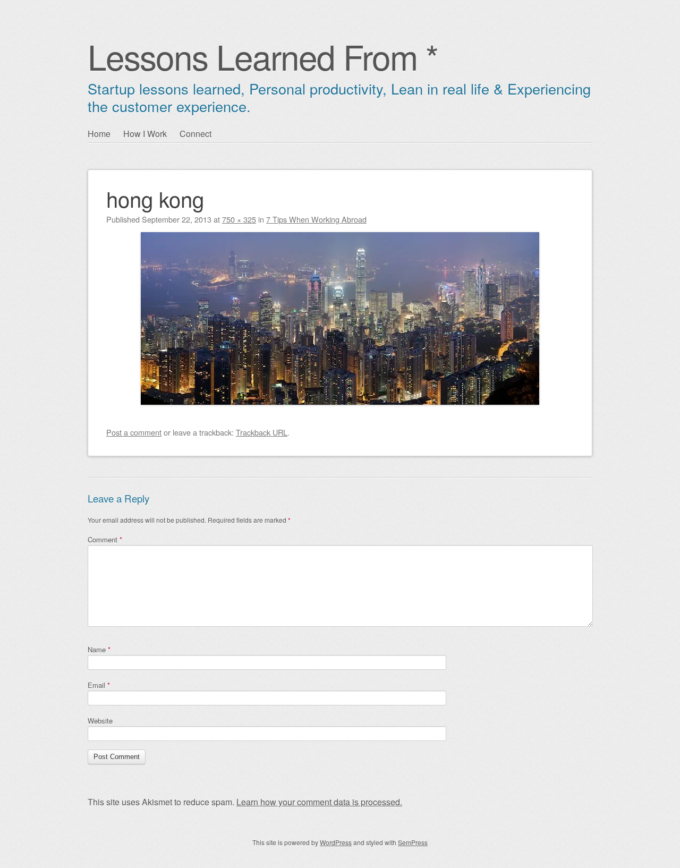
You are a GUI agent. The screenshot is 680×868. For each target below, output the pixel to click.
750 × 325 (239, 219)
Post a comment (134, 432)
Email (99, 685)
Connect (195, 133)
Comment (105, 539)
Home (99, 133)
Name (99, 649)
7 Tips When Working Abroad (316, 219)
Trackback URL (261, 432)
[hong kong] (340, 401)
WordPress (336, 842)
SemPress (413, 842)
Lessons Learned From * (263, 56)
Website (100, 721)
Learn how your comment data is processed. (319, 802)
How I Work (145, 133)
